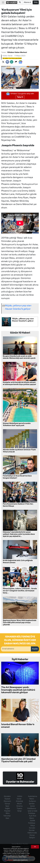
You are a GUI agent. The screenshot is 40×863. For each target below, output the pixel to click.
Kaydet (35, 649)
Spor (7, 806)
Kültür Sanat (7, 56)
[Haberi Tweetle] (3, 62)
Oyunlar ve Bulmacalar (20, 782)
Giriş (35, 2)
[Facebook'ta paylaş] (7, 62)
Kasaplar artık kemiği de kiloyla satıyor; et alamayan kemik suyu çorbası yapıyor (19, 383)
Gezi (7, 818)
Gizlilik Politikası (31, 822)
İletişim (32, 838)
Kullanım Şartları (32, 803)
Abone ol (27, 2)
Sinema (19, 806)
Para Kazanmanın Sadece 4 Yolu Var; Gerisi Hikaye (18, 505)
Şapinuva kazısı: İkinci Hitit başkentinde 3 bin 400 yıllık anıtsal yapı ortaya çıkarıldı (19, 623)
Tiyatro (19, 808)
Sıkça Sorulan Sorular (32, 828)
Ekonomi (7, 801)
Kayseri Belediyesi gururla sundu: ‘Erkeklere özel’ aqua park (17, 424)
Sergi (19, 811)
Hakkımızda (32, 833)
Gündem (7, 796)
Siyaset (7, 799)
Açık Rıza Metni (32, 817)
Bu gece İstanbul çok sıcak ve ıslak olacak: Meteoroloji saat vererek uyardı (19, 357)
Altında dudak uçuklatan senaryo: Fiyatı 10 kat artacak (19, 451)
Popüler (7, 811)
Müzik (19, 804)
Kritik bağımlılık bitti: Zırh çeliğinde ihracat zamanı (18, 562)
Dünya (7, 804)
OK (35, 846)
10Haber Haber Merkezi (17, 52)
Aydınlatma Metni (32, 798)
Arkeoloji (19, 801)
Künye (32, 835)
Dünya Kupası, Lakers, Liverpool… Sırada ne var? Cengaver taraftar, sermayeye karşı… (20, 591)
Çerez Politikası (9, 860)
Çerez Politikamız (31, 807)
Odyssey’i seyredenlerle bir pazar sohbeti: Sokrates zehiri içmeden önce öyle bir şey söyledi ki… (19, 534)
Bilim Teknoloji (6, 815)
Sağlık (7, 808)
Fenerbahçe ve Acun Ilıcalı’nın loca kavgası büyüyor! (17, 477)
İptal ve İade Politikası (32, 812)
